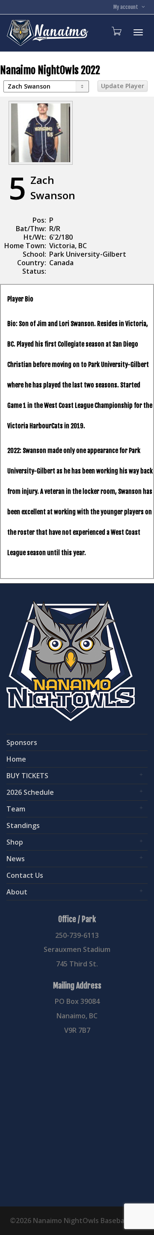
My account (126, 7)
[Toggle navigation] (138, 32)
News (15, 858)
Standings (23, 825)
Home (16, 759)
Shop (14, 842)
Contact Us (24, 875)
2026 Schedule (30, 792)
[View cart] (116, 31)
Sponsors (21, 742)
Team (15, 809)
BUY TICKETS (27, 775)
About (16, 892)
